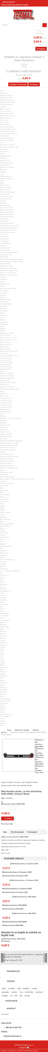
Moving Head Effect (7, 217)
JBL (1, 607)
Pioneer (2, 663)
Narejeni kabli (5, 425)
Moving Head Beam (7, 212)
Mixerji (2, 154)
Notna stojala (4, 385)
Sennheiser (4, 690)
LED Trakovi (4, 221)
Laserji (2, 317)
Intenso (2, 595)
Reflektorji (3, 308)
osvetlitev (11, 988)
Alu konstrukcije (5, 369)
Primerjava (24, 5)
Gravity (2, 577)
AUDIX (2, 515)
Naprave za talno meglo (8, 268)
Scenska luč (4, 311)
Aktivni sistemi (5, 125)
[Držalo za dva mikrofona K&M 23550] (40, 743)
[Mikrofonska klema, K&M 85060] (24, 913)
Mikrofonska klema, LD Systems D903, (17, 889)
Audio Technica (5, 512)
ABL (1, 488)
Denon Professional (7, 559)
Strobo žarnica (5, 349)
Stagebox (3, 423)
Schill (2, 685)
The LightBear (5, 716)
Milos (2, 629)
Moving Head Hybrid (7, 214)
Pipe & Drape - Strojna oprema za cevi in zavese (17, 479)
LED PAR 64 (4, 241)
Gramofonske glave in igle (9, 147)
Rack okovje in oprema (8, 450)
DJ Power (3, 562)
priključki (26, 988)
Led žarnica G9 (5, 365)
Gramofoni (3, 149)
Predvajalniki (4, 136)
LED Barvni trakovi (6, 223)
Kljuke (2, 391)
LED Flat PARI (5, 248)
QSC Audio (4, 667)
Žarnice (2, 320)
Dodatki (2, 201)
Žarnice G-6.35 (5, 335)
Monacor (3, 631)
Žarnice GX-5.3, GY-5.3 (8, 338)
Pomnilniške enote (6, 196)
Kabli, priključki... (6, 412)
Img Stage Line (5, 591)
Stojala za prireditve (7, 378)
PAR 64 (2, 331)
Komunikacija (4, 194)
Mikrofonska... (6, 941)
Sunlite (2, 705)
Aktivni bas (4, 120)
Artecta (2, 506)
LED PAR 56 (4, 239)
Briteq (2, 528)
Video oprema (5, 190)
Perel (2, 658)
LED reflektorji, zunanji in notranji (11, 261)
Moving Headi (5, 205)
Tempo (2, 710)
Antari (2, 504)
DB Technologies (6, 546)
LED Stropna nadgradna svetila (11, 259)
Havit (2, 582)
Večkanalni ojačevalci (7, 100)
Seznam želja (5, 5)
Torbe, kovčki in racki (7, 447)
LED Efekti (3, 306)
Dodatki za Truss (6, 407)
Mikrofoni (3, 169)
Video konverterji (6, 187)
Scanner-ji (3, 315)
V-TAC (2, 719)
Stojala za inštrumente (8, 382)
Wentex (2, 721)
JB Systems (4, 604)
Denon (2, 557)
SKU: (3, 798)
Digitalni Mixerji (5, 156)
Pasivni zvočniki (5, 111)
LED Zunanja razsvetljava (9, 252)
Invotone (3, 600)
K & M (2, 609)
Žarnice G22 (4, 347)
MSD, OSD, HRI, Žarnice (9, 351)
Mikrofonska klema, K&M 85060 (14, 922)
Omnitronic (4, 643)
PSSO (2, 665)
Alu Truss (3, 394)
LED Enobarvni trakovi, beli (9, 225)
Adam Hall (3, 490)
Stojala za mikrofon (7, 373)
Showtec (3, 694)
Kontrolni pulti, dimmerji (8, 288)
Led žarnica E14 (5, 358)
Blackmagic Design (6, 524)
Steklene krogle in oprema (9, 456)
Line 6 (2, 618)
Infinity (2, 593)
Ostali (2, 651)
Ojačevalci (3, 93)
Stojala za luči (5, 380)
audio (4, 988)
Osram (2, 649)
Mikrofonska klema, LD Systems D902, (17, 872)
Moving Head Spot (6, 208)
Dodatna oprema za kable (9, 443)
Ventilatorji (3, 279)
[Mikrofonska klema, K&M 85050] (24, 897)
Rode (2, 678)
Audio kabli (4, 429)
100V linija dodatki (6, 104)
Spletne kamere (5, 199)
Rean (2, 669)
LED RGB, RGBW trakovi (9, 228)
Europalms (4, 568)
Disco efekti (4, 302)
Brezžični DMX (5, 299)
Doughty (3, 564)
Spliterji (2, 297)
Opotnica (3, 645)
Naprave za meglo (6, 266)
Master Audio (4, 627)
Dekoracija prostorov (7, 461)
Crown (2, 539)
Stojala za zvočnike (7, 376)
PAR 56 (2, 329)
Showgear (3, 692)
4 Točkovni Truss (6, 405)
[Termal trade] (24, 15)
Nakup (18, 5)
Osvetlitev (3, 203)
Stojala (2, 371)
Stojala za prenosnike (7, 387)
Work (2, 725)
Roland (2, 681)
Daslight (3, 544)
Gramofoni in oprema (7, 145)
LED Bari (3, 246)
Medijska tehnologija (7, 192)
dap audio (5, 992)
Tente (2, 712)
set (11, 996)
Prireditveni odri (5, 409)
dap (20, 996)
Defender (3, 551)
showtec (14, 992)
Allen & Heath (5, 495)
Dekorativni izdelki (6, 454)
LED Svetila (4, 257)
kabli (19, 988)
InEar (2, 174)
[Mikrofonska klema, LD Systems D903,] (24, 880)
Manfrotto (3, 625)
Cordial (2, 535)
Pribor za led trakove (7, 232)
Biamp (2, 521)
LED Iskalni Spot (6, 255)
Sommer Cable (5, 701)
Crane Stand (4, 537)
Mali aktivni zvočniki (7, 113)
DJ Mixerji (3, 158)
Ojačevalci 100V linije (7, 102)
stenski (27, 996)
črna (21, 992)
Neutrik (2, 634)
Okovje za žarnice (6, 367)
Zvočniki (3, 107)
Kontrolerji (3, 293)
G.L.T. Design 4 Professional (10, 571)
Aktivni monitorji (5, 118)
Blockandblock (5, 526)
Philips (2, 660)
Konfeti (2, 286)
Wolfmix (3, 723)
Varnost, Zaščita (5, 463)
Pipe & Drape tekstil (7, 477)
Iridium (2, 602)
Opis (5, 832)
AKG (1, 492)
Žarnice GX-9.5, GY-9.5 (8, 340)
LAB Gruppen (5, 613)
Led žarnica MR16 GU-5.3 (9, 356)
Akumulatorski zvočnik (8, 129)
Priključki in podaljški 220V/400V (11, 441)
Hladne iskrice (5, 284)
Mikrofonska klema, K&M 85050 (14, 905)
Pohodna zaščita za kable (9, 445)
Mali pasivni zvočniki (7, 116)
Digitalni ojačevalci (6, 95)
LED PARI (3, 234)
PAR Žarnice (4, 324)
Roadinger (3, 676)
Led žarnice (4, 353)
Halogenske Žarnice (7, 333)
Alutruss (3, 497)
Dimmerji (3, 295)
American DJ (4, 499)
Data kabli (3, 438)
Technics (3, 707)
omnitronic (39, 992)
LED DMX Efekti (5, 304)
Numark (3, 638)
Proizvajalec (32, 832)
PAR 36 (2, 326)
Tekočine (3, 277)
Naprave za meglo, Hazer (9, 270)
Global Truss (4, 575)
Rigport (2, 674)
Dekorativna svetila (6, 459)
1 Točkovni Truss (6, 398)
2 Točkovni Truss (6, 400)
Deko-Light (4, 553)
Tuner (2, 142)
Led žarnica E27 (5, 360)
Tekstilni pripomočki (7, 483)
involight (5, 996)
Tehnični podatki (17, 832)
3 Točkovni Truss (6, 403)
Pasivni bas (4, 122)
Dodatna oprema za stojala (9, 389)
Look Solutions (5, 620)
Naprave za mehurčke (8, 273)
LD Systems (4, 616)
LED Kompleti (5, 250)
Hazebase (3, 584)
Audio (2, 91)
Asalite (2, 508)
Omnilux (3, 640)
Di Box (2, 181)
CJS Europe (4, 533)
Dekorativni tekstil (6, 472)
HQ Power (3, 589)
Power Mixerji (4, 165)
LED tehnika (4, 219)
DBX (1, 548)
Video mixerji (4, 185)
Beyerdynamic (5, 519)
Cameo (2, 530)
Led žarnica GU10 (6, 362)
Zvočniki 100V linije (7, 127)
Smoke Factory (5, 699)
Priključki (3, 416)
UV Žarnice (4, 322)
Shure (2, 696)
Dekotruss (3, 555)
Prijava (13, 5)
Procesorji (3, 151)
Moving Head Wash (7, 210)
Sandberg (3, 683)
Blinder (2, 313)
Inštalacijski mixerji (6, 163)
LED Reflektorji (5, 243)
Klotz (1, 611)
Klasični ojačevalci (6, 98)
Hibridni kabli (4, 432)
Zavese (2, 470)
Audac (2, 510)
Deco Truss (4, 396)
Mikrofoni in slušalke (7, 167)
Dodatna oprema (6, 176)
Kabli (1, 414)
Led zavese (4, 474)
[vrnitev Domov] (2, 730)
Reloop (2, 672)
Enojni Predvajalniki (7, 138)
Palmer (2, 654)
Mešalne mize (5, 160)
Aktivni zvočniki (5, 109)
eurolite (34, 988)
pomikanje (5, 1014)
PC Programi (4, 290)
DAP (1, 542)
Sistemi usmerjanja (6, 465)
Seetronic (3, 687)
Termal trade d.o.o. (6, 714)
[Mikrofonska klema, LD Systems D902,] (24, 864)
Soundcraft (4, 703)
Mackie (2, 622)
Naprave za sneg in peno (9, 275)
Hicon (2, 586)
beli (16, 996)
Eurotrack (3, 481)
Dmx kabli (3, 427)
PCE (1, 656)
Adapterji (3, 420)
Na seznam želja (7, 824)
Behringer (3, 517)
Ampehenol (4, 501)
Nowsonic (3, 636)
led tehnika (29, 992)
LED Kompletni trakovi (8, 230)
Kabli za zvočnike (6, 434)
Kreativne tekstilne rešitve (9, 468)
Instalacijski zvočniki (7, 131)
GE (1, 573)
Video (2, 183)
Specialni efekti (5, 264)
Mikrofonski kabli (6, 436)
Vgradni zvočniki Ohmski (8, 134)
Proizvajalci (4, 486)
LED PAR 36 (4, 237)
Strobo (2, 281)
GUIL (2, 580)
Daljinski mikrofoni (6, 178)
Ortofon (2, 647)
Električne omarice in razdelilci (10, 418)
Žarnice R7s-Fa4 (6, 344)
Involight (3, 598)
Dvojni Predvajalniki (7, 140)
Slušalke (3, 172)
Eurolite (2, 566)
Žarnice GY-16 (5, 342)
